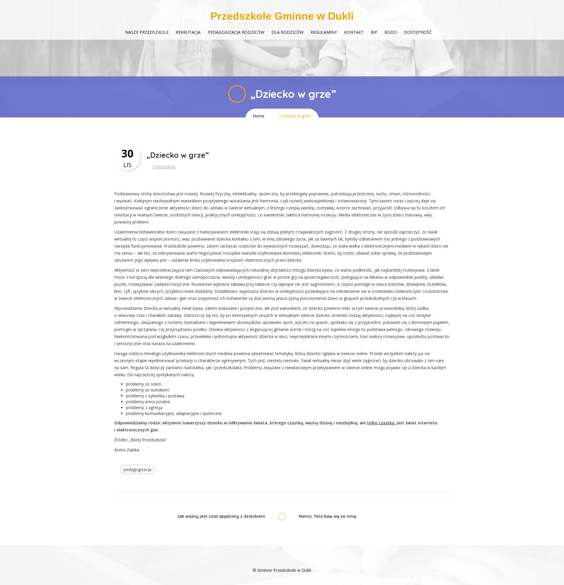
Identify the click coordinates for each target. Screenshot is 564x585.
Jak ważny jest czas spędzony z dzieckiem (221, 516)
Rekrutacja (188, 32)
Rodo (391, 32)
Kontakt (354, 32)
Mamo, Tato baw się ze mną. (328, 516)
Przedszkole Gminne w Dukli (282, 16)
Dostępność (418, 32)
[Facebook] (282, 561)
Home (258, 116)
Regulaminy (323, 32)
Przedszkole (163, 166)
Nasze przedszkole (147, 32)
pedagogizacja (137, 469)
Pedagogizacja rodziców (236, 32)
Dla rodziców (287, 32)
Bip (374, 32)
